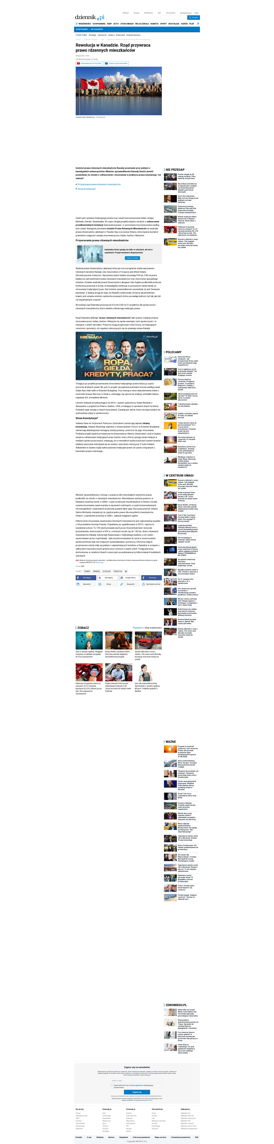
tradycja (118, 571)
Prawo (154, 1113)
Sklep (196, 13)
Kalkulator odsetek (187, 1123)
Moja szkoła (130, 1121)
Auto (104, 1113)
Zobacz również (132, 258)
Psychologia (156, 1126)
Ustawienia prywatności (180, 1137)
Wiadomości (107, 1121)
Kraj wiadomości (153, 627)
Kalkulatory (185, 1109)
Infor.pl (78, 1113)
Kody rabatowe (131, 1116)
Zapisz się (137, 1092)
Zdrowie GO (102, 35)
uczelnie (107, 571)
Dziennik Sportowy (133, 35)
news (102, 39)
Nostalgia (92, 35)
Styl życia (155, 1128)
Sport (104, 1123)
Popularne (138, 627)
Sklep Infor (79, 1128)
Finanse (154, 1116)
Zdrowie (105, 1126)
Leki (153, 1118)
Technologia (107, 1116)
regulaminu (138, 1085)
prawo (87, 571)
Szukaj (195, 17)
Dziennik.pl (107, 1109)
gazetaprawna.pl (185, 13)
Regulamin (123, 1137)
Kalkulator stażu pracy (188, 1118)
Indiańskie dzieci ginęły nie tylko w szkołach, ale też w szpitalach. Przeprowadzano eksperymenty (129, 251)
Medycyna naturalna (159, 1121)
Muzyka (129, 1128)
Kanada (96, 571)
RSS (196, 1137)
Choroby (154, 1123)
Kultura (128, 1131)
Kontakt (79, 1137)
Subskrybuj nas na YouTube (91, 63)
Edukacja (129, 1118)
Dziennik (78, 39)
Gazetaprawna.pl (81, 1116)
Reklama (100, 1137)
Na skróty (80, 1109)
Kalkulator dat (185, 1113)
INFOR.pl (126, 13)
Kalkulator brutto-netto (188, 1126)
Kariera (111, 1137)
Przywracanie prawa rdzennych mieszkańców (99, 184)
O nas (89, 1137)
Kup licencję (99, 562)
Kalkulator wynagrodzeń (189, 1128)
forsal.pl (136, 13)
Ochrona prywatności (141, 1137)
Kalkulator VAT (186, 1121)
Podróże (105, 1128)
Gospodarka (82, 29)
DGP (159, 13)
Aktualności (97, 29)
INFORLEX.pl (148, 13)
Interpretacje (80, 1126)
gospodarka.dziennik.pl (91, 39)
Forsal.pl (78, 1121)
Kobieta (128, 1113)
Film (127, 1126)
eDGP (78, 1118)
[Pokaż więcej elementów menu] (198, 24)
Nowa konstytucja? (87, 189)
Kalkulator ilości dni (187, 1116)
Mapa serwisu (160, 1137)
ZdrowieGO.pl (170, 13)
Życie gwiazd (130, 1123)
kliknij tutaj (149, 1100)
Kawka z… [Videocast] (116, 35)
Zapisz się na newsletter (118, 63)
